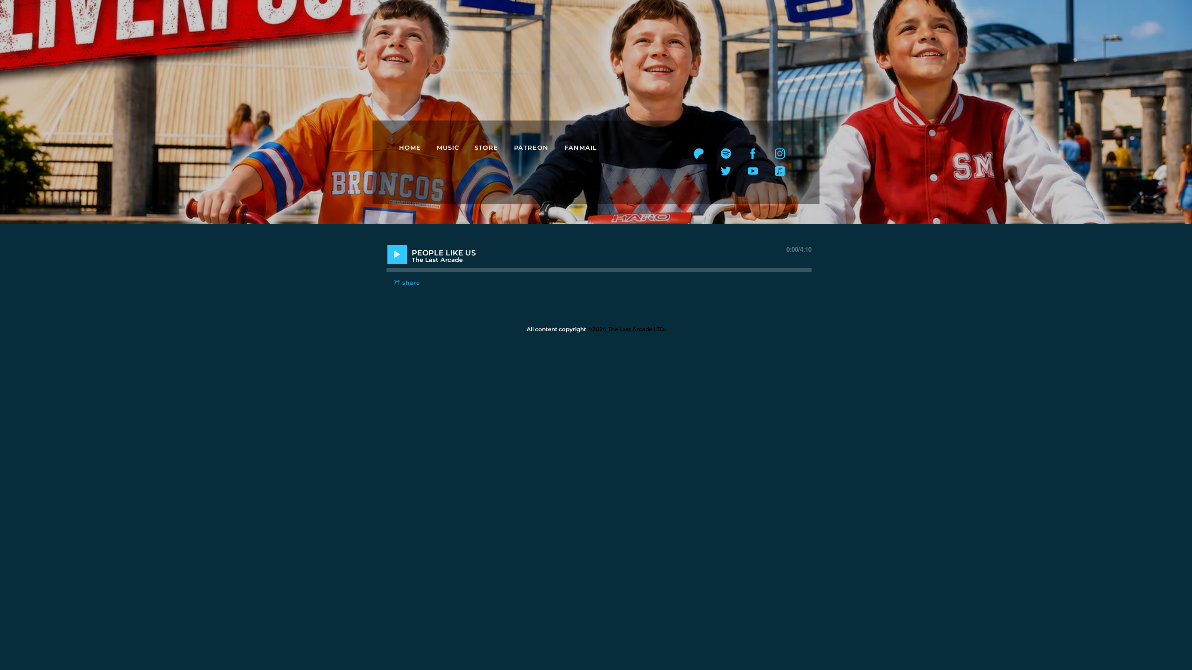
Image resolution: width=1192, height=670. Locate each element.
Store (486, 147)
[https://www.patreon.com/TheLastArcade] (699, 153)
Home (410, 147)
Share (411, 282)
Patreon (531, 147)
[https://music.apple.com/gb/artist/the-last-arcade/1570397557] (780, 171)
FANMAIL (580, 147)
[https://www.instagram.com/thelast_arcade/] (780, 153)
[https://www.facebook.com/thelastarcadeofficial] (753, 153)
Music (448, 147)
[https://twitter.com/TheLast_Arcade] (726, 171)
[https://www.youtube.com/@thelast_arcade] (753, 171)
